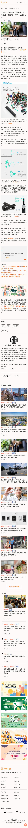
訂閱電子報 (17, 798)
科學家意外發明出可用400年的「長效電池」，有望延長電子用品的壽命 (13, 505)
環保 (8, 326)
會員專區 (19, 2)
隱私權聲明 (14, 819)
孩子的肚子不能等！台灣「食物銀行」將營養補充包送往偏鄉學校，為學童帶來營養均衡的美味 (15, 643)
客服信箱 (16, 795)
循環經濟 (12, 667)
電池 (3, 326)
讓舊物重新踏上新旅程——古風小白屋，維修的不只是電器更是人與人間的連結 (14, 671)
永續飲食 (3, 575)
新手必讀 (16, 781)
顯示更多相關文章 (14, 587)
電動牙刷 (15, 326)
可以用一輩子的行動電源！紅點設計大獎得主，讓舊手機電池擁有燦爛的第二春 (13, 529)
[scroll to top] (25, 824)
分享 (2, 39)
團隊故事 (3, 781)
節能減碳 (4, 330)
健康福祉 (6, 624)
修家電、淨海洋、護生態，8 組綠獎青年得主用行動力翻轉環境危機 (13, 554)
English (3, 787)
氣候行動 (16, 8)
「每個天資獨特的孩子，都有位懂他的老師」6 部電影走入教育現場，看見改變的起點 (14, 614)
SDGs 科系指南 (5, 801)
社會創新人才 (4, 798)
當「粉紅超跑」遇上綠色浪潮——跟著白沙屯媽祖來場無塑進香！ (13, 578)
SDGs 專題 (17, 784)
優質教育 (6, 609)
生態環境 (10, 8)
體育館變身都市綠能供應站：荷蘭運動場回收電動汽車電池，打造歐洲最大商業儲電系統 (13, 431)
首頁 (2, 8)
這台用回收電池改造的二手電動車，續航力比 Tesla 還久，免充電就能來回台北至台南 (14, 481)
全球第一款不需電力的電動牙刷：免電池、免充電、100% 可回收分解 (13, 457)
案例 (14, 403)
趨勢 (9, 20)
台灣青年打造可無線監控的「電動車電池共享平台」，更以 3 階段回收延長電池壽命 (13, 406)
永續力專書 (17, 787)
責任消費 (9, 575)
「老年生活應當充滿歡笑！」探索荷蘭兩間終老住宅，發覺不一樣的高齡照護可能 (14, 628)
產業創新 (12, 624)
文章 (6, 8)
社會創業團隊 (4, 795)
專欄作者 (3, 784)
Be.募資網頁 (9, 123)
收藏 (15, 39)
